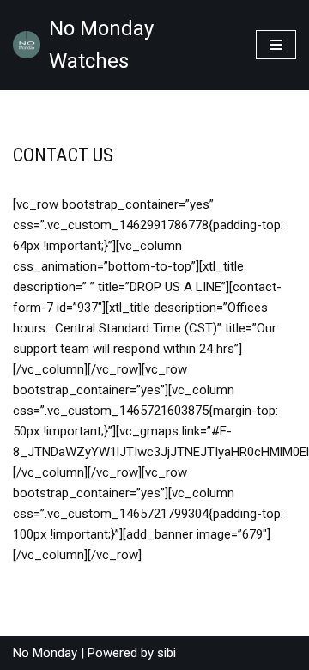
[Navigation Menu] (276, 44)
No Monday (45, 653)
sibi (166, 653)
